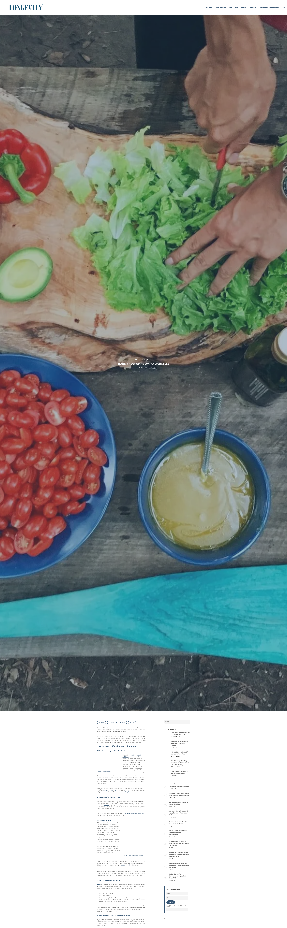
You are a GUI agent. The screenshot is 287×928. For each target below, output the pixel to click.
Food (143, 360)
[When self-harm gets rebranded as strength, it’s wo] (177, 924)
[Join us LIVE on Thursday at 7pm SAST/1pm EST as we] (186, 924)
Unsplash (141, 855)
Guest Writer (144, 367)
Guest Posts (150, 360)
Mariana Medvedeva (132, 855)
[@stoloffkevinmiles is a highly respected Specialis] (168, 924)
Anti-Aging (136, 360)
